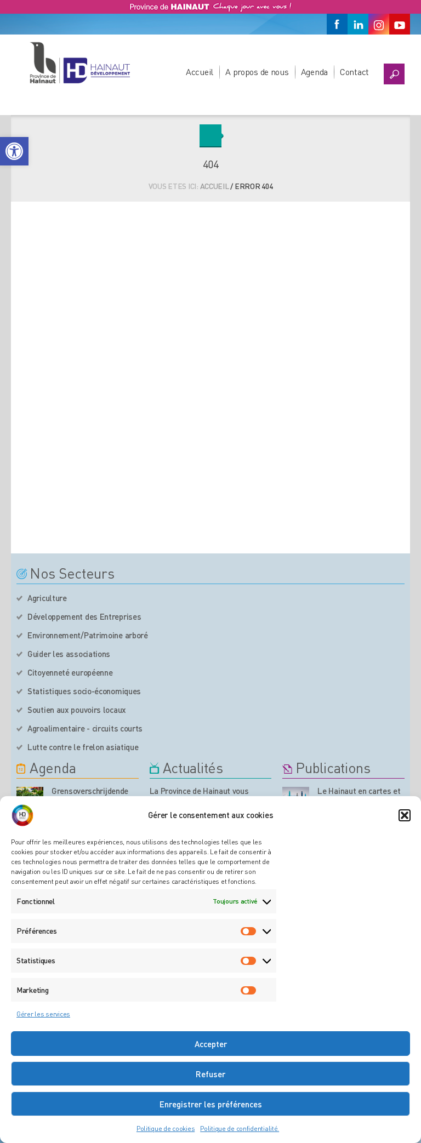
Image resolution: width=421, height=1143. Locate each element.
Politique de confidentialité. (239, 1128)
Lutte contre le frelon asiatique (82, 746)
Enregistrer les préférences (211, 1104)
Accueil (199, 71)
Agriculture (47, 597)
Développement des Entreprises (84, 616)
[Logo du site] (79, 62)
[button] (14, 151)
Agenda (314, 71)
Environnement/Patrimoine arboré (87, 635)
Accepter (211, 1043)
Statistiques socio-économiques (84, 690)
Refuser (210, 1073)
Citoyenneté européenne (69, 672)
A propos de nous (257, 71)
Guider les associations (68, 653)
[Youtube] (399, 24)
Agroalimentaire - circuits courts (85, 728)
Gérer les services (43, 1014)
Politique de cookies (165, 1128)
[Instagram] (378, 24)
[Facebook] (337, 24)
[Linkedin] (358, 24)
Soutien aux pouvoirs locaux (76, 709)
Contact (354, 71)
